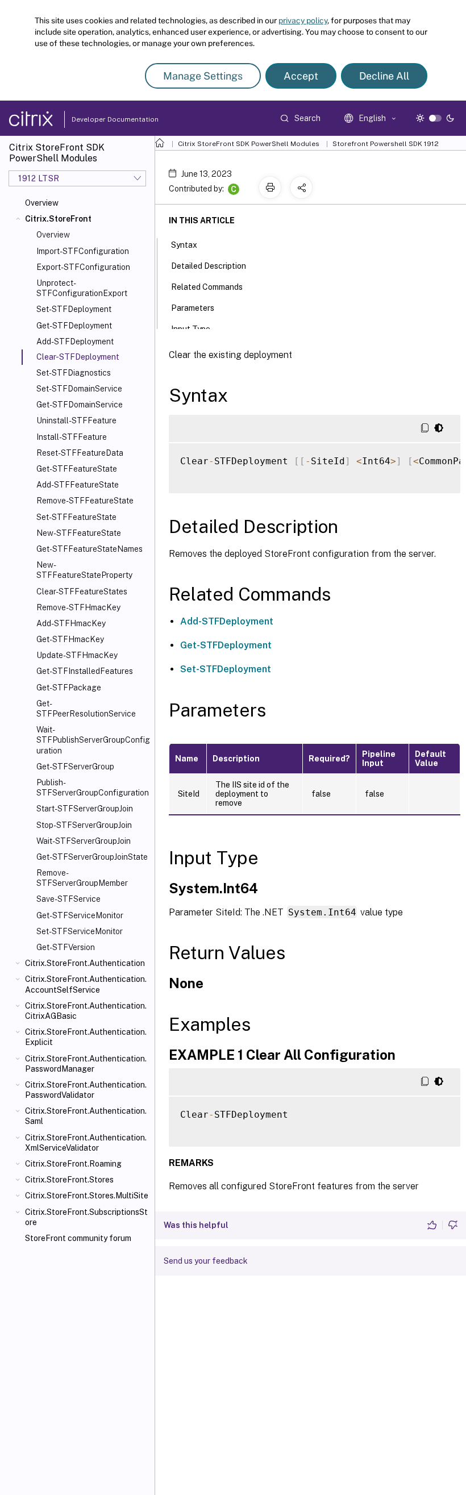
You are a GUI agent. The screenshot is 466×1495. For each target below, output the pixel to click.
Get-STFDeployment (74, 325)
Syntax (184, 244)
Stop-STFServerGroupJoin (84, 825)
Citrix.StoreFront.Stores (69, 1179)
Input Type (190, 329)
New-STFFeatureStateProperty (84, 570)
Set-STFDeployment (73, 309)
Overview (42, 202)
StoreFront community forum (78, 1238)
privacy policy (302, 20)
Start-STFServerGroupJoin (84, 808)
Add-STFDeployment (75, 341)
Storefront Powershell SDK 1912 (385, 144)
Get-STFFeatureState (76, 468)
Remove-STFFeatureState (85, 500)
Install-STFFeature (71, 437)
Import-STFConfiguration (82, 251)
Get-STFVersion (65, 947)
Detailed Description (208, 265)
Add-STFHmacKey (71, 623)
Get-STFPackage (68, 687)
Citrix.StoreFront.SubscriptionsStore (86, 1217)
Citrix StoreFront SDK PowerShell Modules (248, 144)
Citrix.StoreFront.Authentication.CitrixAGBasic (86, 1011)
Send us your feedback (206, 1260)
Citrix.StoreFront (58, 218)
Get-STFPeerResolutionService (86, 708)
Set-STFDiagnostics (73, 372)
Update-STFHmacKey (77, 655)
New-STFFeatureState (78, 533)
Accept (301, 76)
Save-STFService (68, 898)
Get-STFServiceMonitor (79, 915)
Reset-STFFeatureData (79, 452)
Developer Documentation (97, 119)
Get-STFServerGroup (75, 766)
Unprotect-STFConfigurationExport (81, 288)
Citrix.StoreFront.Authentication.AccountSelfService (86, 984)
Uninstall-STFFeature (76, 420)
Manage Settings (203, 76)
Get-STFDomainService (79, 404)
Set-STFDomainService (79, 388)
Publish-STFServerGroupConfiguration (92, 787)
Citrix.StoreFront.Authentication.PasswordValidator (86, 1090)
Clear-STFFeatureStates (81, 591)
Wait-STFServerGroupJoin (83, 841)
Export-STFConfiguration (83, 267)
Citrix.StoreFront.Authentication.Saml (86, 1116)
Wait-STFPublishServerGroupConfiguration (93, 740)
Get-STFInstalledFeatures (84, 671)
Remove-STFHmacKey (78, 607)
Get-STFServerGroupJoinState (92, 856)
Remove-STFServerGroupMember (82, 878)
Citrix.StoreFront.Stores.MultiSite (86, 1195)
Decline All (384, 76)
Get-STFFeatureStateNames (89, 548)
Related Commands (207, 286)
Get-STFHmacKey (70, 639)
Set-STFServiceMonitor (79, 931)
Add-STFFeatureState (77, 484)
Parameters (192, 308)
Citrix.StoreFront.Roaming (73, 1163)
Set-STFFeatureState (76, 517)
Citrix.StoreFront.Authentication (85, 963)
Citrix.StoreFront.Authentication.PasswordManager (86, 1063)
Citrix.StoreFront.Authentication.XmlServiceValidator (86, 1142)
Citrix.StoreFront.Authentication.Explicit (86, 1037)
